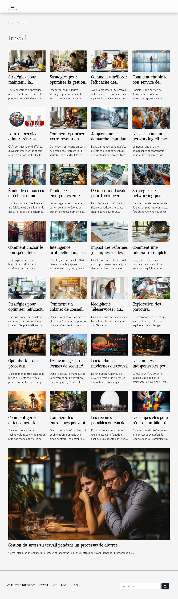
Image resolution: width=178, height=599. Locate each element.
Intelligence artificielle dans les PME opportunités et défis (68, 255)
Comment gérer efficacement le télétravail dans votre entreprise (22, 425)
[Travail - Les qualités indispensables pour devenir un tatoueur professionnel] (151, 344)
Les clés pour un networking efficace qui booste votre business (150, 141)
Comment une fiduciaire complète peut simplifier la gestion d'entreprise (149, 255)
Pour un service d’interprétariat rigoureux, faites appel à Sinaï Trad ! (26, 141)
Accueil (12, 23)
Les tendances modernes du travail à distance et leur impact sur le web (109, 368)
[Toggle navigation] (12, 6)
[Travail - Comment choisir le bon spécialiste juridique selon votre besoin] (27, 231)
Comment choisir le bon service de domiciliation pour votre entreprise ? (149, 84)
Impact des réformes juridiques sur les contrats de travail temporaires (109, 255)
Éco (63, 585)
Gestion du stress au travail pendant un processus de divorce (63, 545)
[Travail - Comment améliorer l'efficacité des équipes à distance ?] (109, 61)
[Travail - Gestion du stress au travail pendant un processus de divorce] (89, 493)
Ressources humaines (20, 585)
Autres (74, 585)
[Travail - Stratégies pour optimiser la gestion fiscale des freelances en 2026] (68, 61)
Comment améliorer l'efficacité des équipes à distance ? (109, 82)
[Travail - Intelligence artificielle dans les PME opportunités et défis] (68, 231)
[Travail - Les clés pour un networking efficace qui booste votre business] (151, 117)
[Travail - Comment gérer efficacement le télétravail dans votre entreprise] (27, 401)
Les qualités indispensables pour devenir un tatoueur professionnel (150, 368)
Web (54, 585)
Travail (43, 585)
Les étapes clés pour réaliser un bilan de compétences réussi (150, 422)
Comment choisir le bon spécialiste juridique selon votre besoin (25, 255)
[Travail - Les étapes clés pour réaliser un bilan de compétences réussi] (151, 401)
